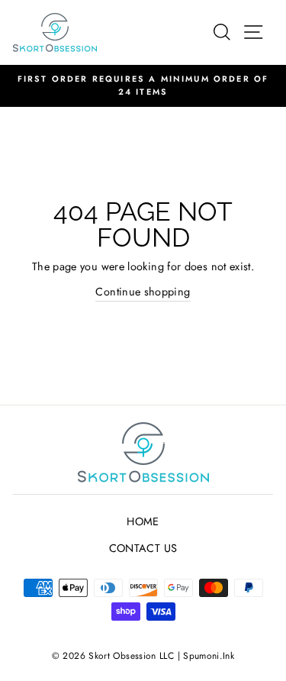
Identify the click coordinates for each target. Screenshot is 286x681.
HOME (143, 521)
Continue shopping (142, 291)
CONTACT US (143, 548)
